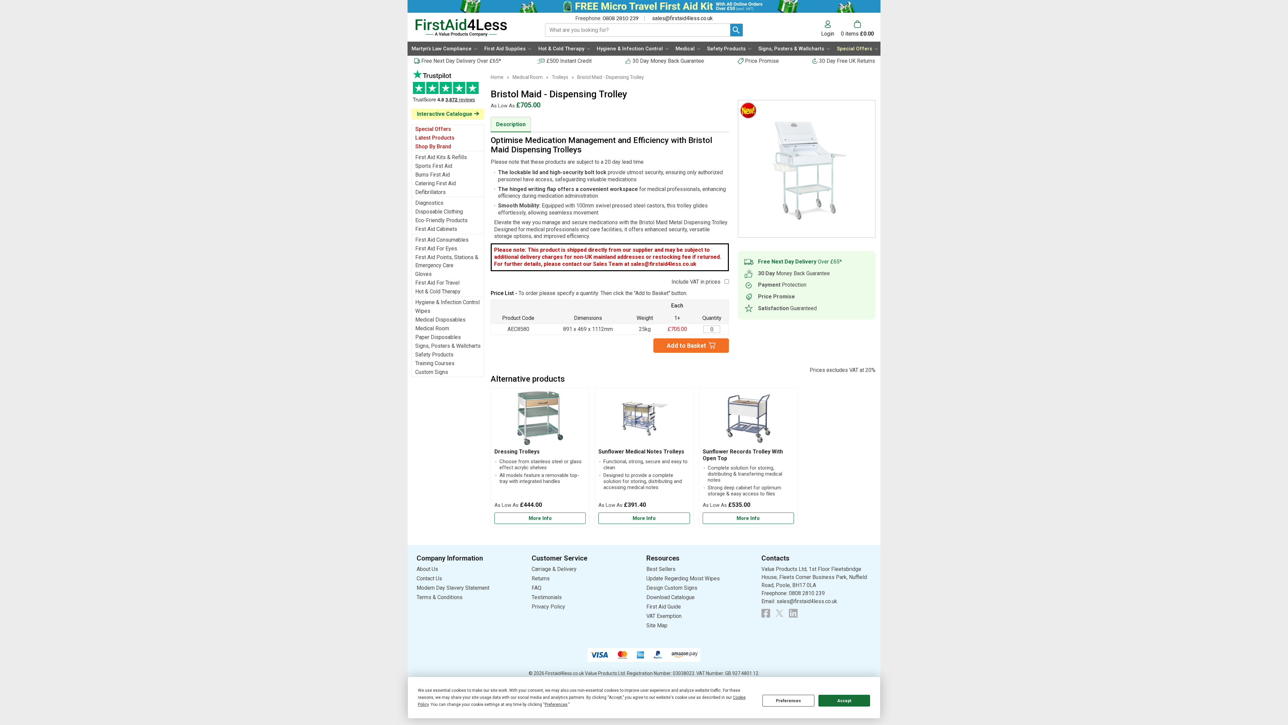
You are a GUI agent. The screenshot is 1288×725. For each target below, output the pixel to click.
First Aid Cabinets (436, 229)
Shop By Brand (433, 146)
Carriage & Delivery (554, 569)
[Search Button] (736, 30)
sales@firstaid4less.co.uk (682, 18)
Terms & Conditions (440, 597)
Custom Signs (431, 372)
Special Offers (433, 129)
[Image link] (779, 613)
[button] (831, 28)
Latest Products (434, 138)
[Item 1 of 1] (806, 168)
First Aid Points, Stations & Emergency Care (446, 261)
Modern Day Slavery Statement (453, 588)
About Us (427, 569)
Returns (541, 578)
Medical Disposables (440, 320)
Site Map (656, 625)
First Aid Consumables (442, 240)
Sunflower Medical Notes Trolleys (641, 451)
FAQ (536, 588)
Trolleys (560, 77)
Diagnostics (429, 203)
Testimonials (448, 89)
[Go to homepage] (471, 28)
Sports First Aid (433, 166)
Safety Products (434, 354)
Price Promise (762, 61)
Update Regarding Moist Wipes (683, 578)
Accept (844, 700)
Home (497, 77)
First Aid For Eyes (436, 248)
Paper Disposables (438, 337)
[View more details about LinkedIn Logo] (793, 613)
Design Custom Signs (671, 588)
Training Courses (434, 363)
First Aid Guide (663, 606)
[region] (540, 419)
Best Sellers (661, 569)
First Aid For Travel (437, 283)
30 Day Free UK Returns (847, 61)
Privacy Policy (548, 606)
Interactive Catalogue (444, 114)
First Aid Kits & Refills (441, 157)
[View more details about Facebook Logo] (765, 613)
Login (827, 34)
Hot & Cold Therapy (438, 291)
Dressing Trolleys (517, 451)
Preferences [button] (556, 704)
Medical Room (432, 328)
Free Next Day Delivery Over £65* (461, 61)
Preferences (788, 700)
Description (511, 124)
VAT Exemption (664, 616)
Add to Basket (686, 345)
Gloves (423, 274)
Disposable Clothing (439, 211)
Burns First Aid (432, 175)
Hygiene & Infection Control (447, 302)
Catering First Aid (435, 183)
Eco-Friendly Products (441, 220)
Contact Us (429, 578)
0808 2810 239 (621, 18)
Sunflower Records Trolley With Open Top (743, 454)
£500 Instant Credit (569, 61)
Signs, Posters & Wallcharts (448, 346)
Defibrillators (430, 192)
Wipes (422, 311)
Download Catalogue (670, 597)
